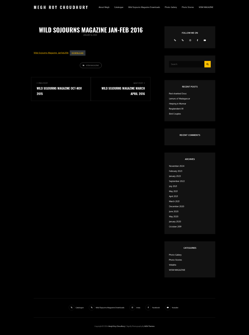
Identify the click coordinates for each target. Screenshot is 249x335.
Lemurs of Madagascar (179, 98)
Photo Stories (188, 7)
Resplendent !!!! (176, 108)
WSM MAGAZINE (206, 7)
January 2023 (175, 176)
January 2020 (175, 221)
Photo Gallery (171, 7)
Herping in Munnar (177, 103)
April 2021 (173, 196)
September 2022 (177, 181)
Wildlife (172, 265)
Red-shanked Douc (178, 93)
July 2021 (173, 186)
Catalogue (118, 7)
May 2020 (173, 216)
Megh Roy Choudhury (61, 7)
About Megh (104, 7)
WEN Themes (149, 326)
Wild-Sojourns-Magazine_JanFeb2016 (51, 52)
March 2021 (174, 201)
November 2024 (176, 166)
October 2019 (175, 226)
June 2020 (173, 211)
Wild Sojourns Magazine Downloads (144, 7)
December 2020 (176, 206)
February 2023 (175, 171)
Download (78, 53)
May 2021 (173, 191)
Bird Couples (175, 113)
